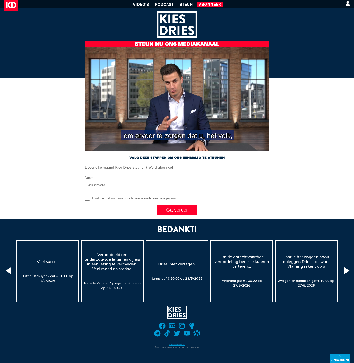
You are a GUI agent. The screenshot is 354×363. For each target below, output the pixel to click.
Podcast (164, 4)
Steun (186, 4)
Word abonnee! (160, 167)
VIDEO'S (141, 4)
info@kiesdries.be (177, 344)
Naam (89, 177)
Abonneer (210, 4)
